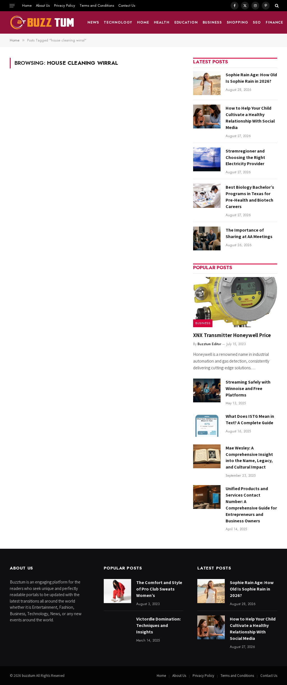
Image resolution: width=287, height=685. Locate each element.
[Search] (276, 5)
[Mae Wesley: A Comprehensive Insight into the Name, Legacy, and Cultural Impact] (207, 456)
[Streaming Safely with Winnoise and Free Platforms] (207, 390)
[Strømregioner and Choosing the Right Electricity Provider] (207, 159)
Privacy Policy (64, 5)
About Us (43, 5)
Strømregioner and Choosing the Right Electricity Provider (245, 157)
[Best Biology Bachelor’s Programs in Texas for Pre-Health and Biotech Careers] (207, 195)
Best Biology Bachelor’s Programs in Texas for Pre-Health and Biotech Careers (250, 196)
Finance (274, 22)
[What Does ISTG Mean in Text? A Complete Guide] (207, 425)
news (93, 22)
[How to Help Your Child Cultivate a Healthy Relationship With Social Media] (207, 116)
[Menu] (12, 6)
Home (27, 5)
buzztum (29, 675)
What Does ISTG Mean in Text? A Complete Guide (250, 419)
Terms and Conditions (97, 5)
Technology (118, 22)
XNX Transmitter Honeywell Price (232, 335)
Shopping (237, 22)
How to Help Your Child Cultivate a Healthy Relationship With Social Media (250, 117)
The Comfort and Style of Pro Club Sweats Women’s (159, 589)
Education (186, 22)
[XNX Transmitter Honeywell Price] (235, 302)
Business (212, 22)
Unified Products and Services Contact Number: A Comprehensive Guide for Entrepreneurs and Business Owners (251, 504)
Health (162, 22)
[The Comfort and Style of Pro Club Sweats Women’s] (117, 591)
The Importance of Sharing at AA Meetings (249, 233)
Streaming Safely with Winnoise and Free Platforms (248, 388)
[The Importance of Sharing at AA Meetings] (207, 238)
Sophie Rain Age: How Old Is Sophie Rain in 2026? (251, 78)
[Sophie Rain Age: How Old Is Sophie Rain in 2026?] (207, 83)
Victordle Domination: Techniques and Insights (158, 625)
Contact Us (126, 5)
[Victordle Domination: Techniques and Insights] (117, 627)
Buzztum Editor (209, 344)
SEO (257, 22)
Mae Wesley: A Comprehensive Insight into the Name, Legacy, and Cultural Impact (249, 457)
